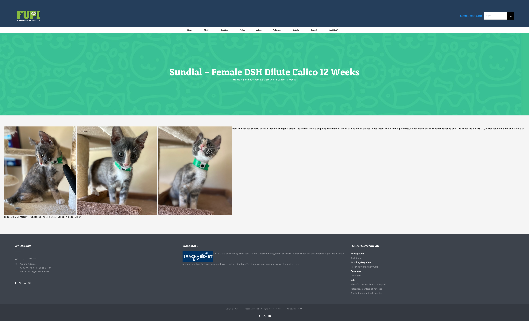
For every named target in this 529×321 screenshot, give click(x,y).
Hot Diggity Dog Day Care (364, 266)
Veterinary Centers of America (366, 289)
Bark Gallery (357, 258)
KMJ (301, 309)
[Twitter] (20, 283)
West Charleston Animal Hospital (368, 284)
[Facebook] (16, 283)
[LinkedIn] (25, 283)
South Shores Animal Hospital (366, 293)
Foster (471, 15)
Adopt (479, 15)
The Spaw (356, 275)
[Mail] (29, 283)
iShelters (240, 264)
